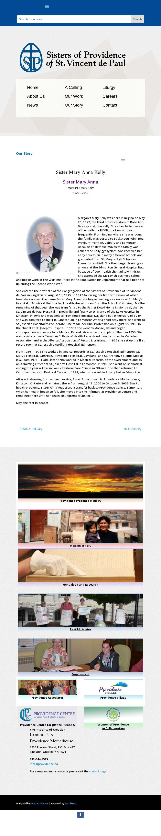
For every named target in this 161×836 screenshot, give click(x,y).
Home (32, 87)
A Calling (73, 87)
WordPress (71, 803)
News (32, 105)
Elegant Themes (39, 803)
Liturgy (108, 87)
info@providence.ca (44, 764)
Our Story (74, 105)
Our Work (74, 96)
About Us (36, 96)
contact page (97, 771)
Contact (109, 105)
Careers (110, 96)
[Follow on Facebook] (80, 815)
